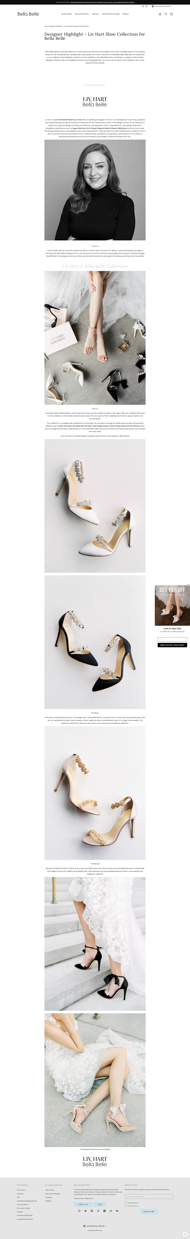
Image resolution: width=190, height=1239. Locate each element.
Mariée (96, 864)
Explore (126, 14)
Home (46, 26)
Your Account (50, 1190)
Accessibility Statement (25, 1219)
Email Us (83, 1204)
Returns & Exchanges (53, 1194)
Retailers (48, 1201)
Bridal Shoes (67, 14)
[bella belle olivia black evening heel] (95, 1010)
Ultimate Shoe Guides (110, 14)
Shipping (49, 1197)
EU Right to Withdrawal (24, 1215)
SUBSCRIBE (149, 1211)
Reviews (95, 14)
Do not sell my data (23, 1208)
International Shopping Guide (27, 1201)
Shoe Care (20, 1194)
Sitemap (20, 1212)
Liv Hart (48, 120)
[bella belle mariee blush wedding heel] (95, 859)
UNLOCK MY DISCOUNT (172, 645)
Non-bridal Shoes (82, 14)
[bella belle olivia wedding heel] (95, 572)
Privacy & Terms (22, 1204)
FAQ (18, 1197)
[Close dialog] (188, 585)
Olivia (96, 713)
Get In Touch (21, 1190)
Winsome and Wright (101, 1149)
